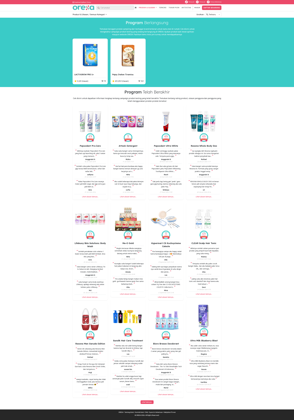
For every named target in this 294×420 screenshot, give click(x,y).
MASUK (197, 8)
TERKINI (162, 8)
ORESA (121, 412)
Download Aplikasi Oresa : (82, 2)
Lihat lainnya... (147, 402)
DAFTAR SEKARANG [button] (212, 8)
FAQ (146, 412)
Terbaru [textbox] (212, 14)
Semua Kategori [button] (97, 14)
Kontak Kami (139, 412)
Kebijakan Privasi (170, 412)
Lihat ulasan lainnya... (90, 197)
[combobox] (213, 14)
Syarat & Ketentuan (156, 412)
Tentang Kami (129, 412)
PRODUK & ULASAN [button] (147, 8)
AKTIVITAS (186, 8)
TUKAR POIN (174, 8)
